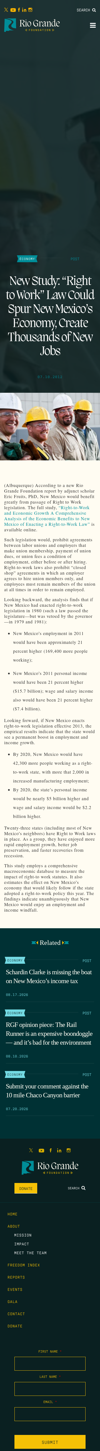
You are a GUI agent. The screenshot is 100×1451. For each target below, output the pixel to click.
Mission (23, 1234)
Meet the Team (30, 1252)
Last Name (50, 1376)
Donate (25, 1188)
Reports (16, 1276)
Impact (21, 1243)
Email (50, 1401)
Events (15, 1289)
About (14, 1225)
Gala (13, 1301)
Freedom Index (24, 1264)
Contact (16, 1313)
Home (13, 1213)
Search (84, 9)
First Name (50, 1351)
